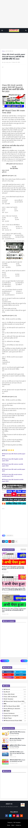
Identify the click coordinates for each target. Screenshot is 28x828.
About (12, 825)
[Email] (13, 541)
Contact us (18, 825)
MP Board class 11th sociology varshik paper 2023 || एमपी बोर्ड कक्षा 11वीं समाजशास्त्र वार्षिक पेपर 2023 (14, 610)
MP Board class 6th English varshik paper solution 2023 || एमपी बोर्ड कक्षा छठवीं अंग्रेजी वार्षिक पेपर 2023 (13, 568)
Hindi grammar (15, 699)
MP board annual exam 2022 (15, 720)
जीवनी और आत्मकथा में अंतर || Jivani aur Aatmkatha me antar (17, 760)
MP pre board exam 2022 (15, 706)
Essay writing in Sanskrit (15, 708)
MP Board (15, 689)
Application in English (15, 715)
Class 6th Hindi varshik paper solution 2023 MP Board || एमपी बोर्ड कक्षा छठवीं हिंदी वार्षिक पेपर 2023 (14, 589)
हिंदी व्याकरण (15, 711)
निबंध (13, 703)
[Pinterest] (9, 541)
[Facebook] (3, 541)
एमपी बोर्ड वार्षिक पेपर (9, 51)
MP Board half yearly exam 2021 (15, 702)
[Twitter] (6, 541)
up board (15, 691)
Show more (23, 549)
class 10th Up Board (15, 696)
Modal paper (15, 718)
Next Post (23, 660)
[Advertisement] (14, 14)
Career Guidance (15, 713)
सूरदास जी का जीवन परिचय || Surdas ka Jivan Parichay (17, 732)
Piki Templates (17, 822)
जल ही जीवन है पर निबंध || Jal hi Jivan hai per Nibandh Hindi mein (17, 753)
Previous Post (5, 660)
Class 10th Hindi (15, 694)
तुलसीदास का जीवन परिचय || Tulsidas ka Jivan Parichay (18, 746)
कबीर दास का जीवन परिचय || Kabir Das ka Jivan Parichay (17, 739)
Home (3, 51)
